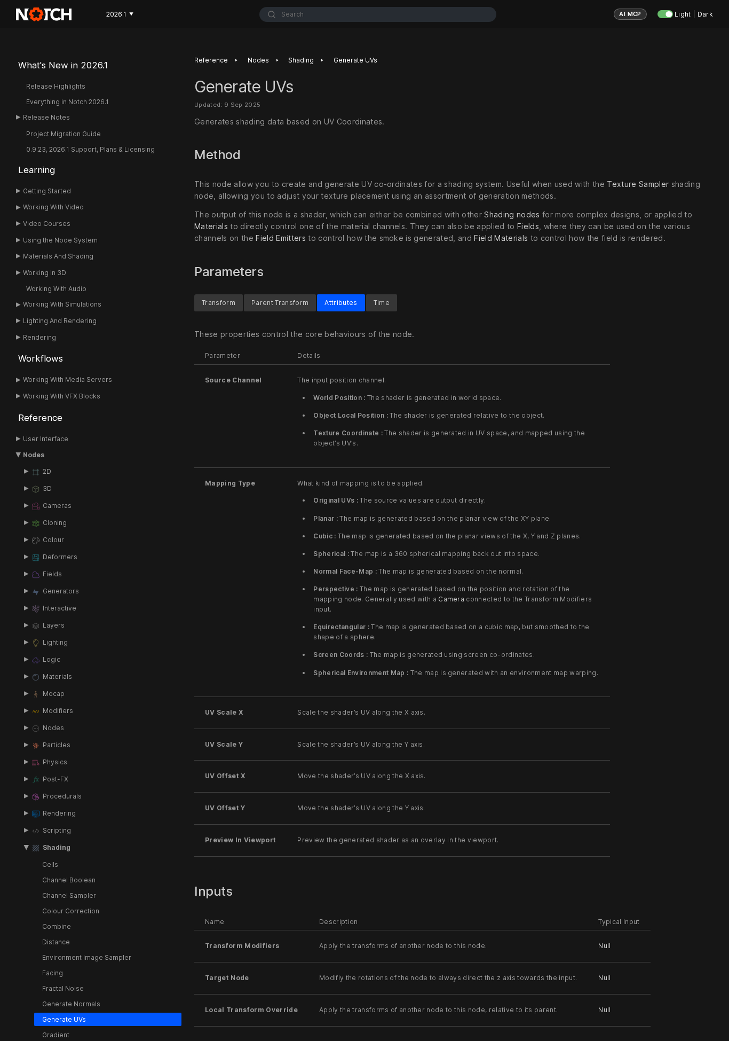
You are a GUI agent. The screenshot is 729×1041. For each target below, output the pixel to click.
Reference (40, 417)
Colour (53, 540)
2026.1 (119, 14)
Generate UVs (64, 1019)
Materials (57, 676)
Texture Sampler (638, 184)
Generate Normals (71, 1004)
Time (382, 302)
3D (47, 488)
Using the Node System (60, 240)
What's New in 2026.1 (63, 65)
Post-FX (55, 779)
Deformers (60, 557)
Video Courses (46, 224)
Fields (52, 574)
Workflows (40, 358)
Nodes (33, 455)
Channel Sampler (69, 895)
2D (47, 471)
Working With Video (53, 207)
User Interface (45, 439)
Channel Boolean (69, 880)
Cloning (55, 523)
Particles (56, 745)
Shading (56, 847)
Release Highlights (55, 86)
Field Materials (501, 238)
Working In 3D (44, 273)
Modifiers (58, 711)
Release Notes (46, 117)
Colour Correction (70, 911)
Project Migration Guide (63, 134)
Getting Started (47, 191)
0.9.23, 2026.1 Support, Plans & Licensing (90, 149)
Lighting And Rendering (60, 321)
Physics (55, 762)
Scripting (57, 830)
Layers (54, 625)
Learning (36, 170)
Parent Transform (279, 302)
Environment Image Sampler (86, 957)
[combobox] (377, 14)
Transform (218, 302)
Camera (451, 599)
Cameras (57, 506)
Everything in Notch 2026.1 (67, 102)
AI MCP (630, 14)
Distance (56, 942)
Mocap (54, 694)
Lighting (55, 642)
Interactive (59, 608)
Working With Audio (56, 289)
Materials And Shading (58, 256)
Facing (52, 973)
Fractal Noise (63, 988)
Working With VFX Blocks (61, 396)
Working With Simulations (62, 304)
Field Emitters (281, 238)
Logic (51, 659)
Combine (56, 926)
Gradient (55, 1035)
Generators (61, 591)
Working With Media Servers (67, 379)
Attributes (340, 302)
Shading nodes (512, 215)
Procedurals (62, 796)
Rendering (39, 337)
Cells (50, 864)
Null (604, 946)
